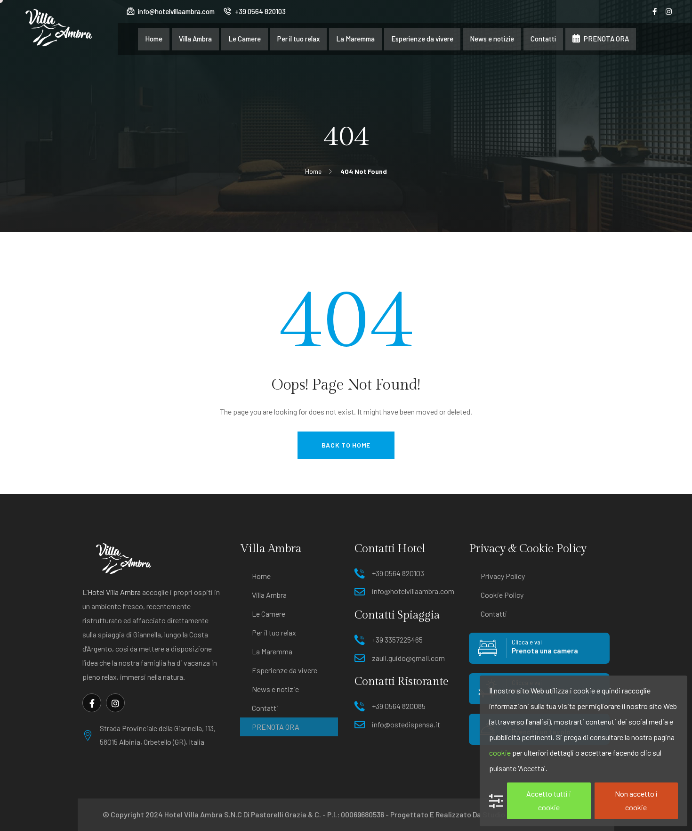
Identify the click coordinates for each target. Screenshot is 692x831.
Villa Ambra (269, 594)
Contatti (265, 707)
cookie (500, 752)
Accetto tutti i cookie (548, 800)
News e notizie (275, 688)
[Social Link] (655, 11)
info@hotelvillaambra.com (176, 11)
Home (261, 575)
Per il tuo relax (274, 632)
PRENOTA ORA (275, 726)
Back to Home (346, 445)
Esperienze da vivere (284, 670)
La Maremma (272, 651)
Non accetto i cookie (636, 800)
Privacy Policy (503, 575)
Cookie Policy (502, 594)
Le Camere (268, 613)
